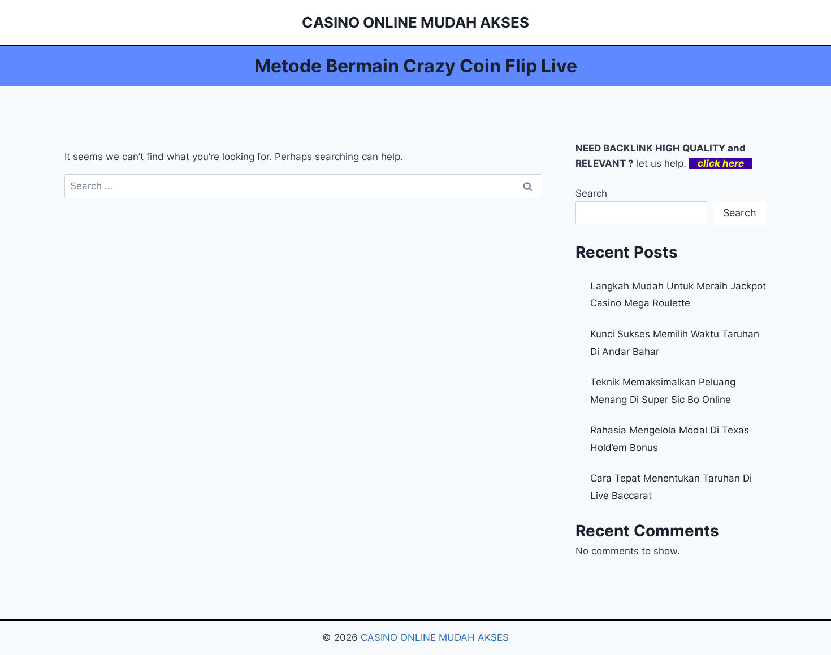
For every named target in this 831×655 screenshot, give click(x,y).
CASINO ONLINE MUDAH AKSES (435, 637)
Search (591, 193)
